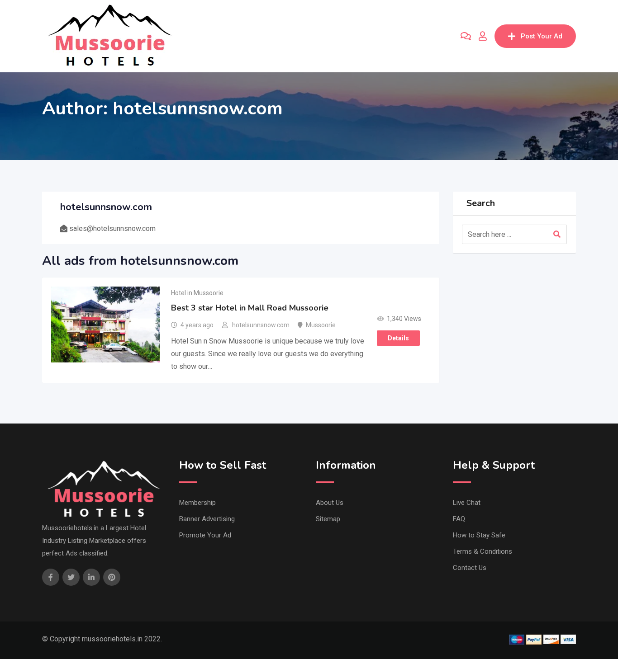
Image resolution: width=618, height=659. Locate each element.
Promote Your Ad (205, 535)
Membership (197, 503)
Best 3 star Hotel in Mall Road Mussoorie (249, 307)
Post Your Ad (541, 36)
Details (398, 338)
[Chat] (466, 36)
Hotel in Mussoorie (197, 293)
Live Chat (466, 503)
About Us (329, 503)
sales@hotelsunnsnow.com (112, 228)
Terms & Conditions (482, 551)
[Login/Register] (483, 36)
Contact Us (469, 568)
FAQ (459, 519)
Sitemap (328, 519)
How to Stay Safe (479, 535)
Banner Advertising (207, 519)
